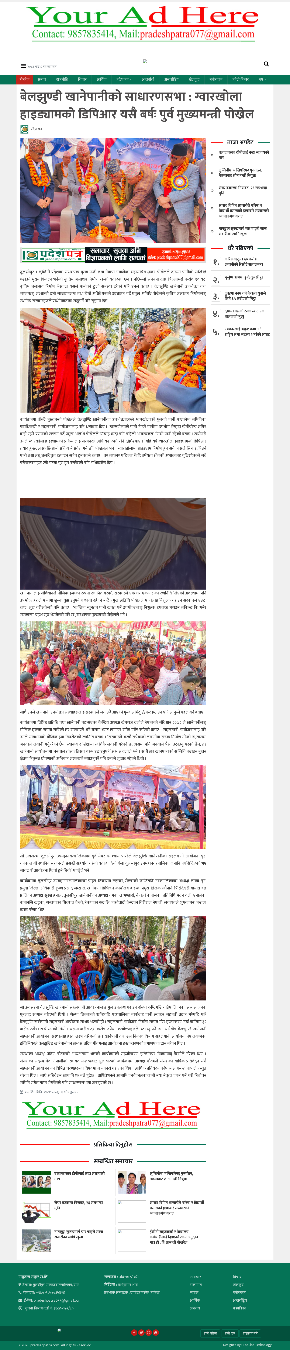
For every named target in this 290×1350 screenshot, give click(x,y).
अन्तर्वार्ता (148, 79)
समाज (42, 79)
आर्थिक (102, 79)
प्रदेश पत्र (123, 79)
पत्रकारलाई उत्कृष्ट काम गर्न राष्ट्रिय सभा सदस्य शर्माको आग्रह (247, 332)
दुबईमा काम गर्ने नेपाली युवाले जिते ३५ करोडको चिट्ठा (245, 296)
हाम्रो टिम (230, 1333)
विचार (82, 79)
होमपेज (25, 79)
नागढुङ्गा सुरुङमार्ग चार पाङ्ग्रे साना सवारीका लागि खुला (78, 1234)
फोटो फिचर (240, 79)
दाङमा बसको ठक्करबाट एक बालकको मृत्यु (245, 314)
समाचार (195, 1277)
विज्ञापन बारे (250, 1333)
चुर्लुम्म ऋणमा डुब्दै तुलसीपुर (244, 277)
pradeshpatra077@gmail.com (58, 1300)
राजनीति (62, 79)
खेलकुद (194, 79)
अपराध (195, 1308)
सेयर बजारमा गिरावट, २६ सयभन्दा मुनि (78, 1205)
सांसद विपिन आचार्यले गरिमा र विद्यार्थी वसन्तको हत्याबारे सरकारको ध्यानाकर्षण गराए (177, 1208)
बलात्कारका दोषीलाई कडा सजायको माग (79, 1176)
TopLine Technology (257, 1345)
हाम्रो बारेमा (210, 1333)
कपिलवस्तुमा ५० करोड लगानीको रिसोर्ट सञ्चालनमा (244, 262)
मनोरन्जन (216, 79)
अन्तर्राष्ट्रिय (171, 79)
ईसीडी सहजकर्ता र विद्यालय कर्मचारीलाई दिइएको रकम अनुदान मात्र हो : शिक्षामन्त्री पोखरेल (174, 1237)
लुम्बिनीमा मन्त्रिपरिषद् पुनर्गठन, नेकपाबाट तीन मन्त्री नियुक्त (171, 1176)
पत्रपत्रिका (239, 1308)
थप (261, 79)
